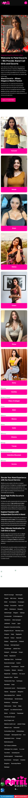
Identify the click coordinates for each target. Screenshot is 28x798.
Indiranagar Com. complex (11, 749)
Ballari (5, 602)
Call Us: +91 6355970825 (8, 100)
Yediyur (12, 638)
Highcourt (20, 605)
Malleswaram (7, 706)
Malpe (19, 706)
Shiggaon (15, 612)
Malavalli (6, 638)
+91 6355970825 (8, 796)
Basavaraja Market (16, 763)
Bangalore (6, 763)
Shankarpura (12, 609)
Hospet (13, 623)
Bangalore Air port (9, 630)
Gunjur (13, 684)
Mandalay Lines (19, 630)
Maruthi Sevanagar (9, 594)
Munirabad (7, 684)
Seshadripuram (16, 752)
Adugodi (6, 709)
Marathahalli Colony (9, 738)
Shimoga (6, 645)
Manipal (14, 670)
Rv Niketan (12, 713)
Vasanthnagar (7, 648)
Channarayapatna (21, 688)
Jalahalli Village (21, 724)
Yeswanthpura (15, 666)
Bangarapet (13, 691)
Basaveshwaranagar (9, 663)
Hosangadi (7, 734)
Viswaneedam (8, 616)
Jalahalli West (16, 648)
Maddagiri (6, 767)
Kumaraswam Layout (9, 688)
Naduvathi (18, 638)
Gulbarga (22, 612)
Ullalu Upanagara (16, 620)
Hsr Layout (22, 673)
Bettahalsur (7, 702)
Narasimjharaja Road (9, 695)
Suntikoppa (19, 681)
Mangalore (20, 691)
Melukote (20, 670)
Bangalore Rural (8, 677)
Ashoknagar (14, 652)
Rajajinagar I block (9, 659)
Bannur (6, 713)
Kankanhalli (16, 727)
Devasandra (13, 605)
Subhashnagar (7, 612)
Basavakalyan (7, 760)
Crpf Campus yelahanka (10, 745)
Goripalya (22, 760)
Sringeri (21, 652)
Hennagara (16, 760)
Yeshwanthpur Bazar (9, 731)
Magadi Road (13, 641)
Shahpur (6, 641)
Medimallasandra (8, 742)
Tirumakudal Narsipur (9, 717)
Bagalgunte (19, 634)
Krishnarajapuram (17, 616)
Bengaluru (20, 609)
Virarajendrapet (18, 756)
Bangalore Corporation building (12, 627)
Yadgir (12, 634)
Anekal (6, 656)
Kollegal (6, 605)
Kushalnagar (18, 659)
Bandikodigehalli (8, 756)
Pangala (6, 598)
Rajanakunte (12, 656)
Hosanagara (21, 602)
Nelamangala (19, 594)
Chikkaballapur (20, 731)
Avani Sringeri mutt (9, 720)
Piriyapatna (7, 670)
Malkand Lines (8, 727)
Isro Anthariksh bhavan (16, 709)
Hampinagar (15, 702)
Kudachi (18, 663)
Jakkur (6, 609)
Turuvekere (7, 752)
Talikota (6, 691)
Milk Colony (13, 598)
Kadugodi (6, 652)
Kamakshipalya (19, 699)
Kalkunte (19, 695)
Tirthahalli (21, 641)
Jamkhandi (7, 623)
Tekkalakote (7, 620)
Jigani (18, 623)
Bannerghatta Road (16, 734)
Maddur (16, 677)
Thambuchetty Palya (9, 681)
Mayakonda (7, 673)
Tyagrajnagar (20, 713)
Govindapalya (12, 602)
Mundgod (20, 598)
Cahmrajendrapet (15, 645)
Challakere (14, 673)
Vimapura (6, 634)
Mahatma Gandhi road (9, 724)
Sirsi (24, 734)
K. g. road (21, 749)
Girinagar (18, 738)
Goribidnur (6, 666)
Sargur (14, 706)
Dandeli (22, 666)
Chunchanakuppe (8, 699)
